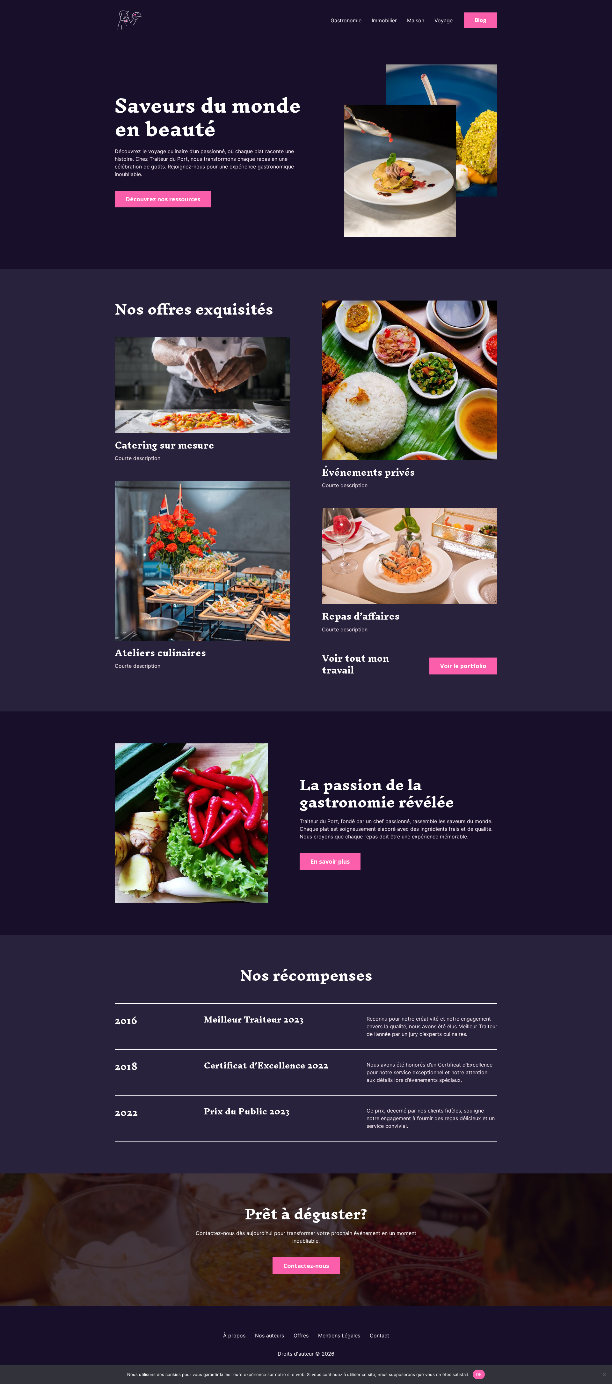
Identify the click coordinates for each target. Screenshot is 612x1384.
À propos (234, 1335)
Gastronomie (346, 20)
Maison (415, 20)
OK (479, 1374)
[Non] (604, 1374)
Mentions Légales (339, 1335)
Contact (379, 1335)
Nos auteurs (269, 1335)
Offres (301, 1335)
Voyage (443, 20)
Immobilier (384, 20)
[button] (480, 20)
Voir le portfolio (463, 666)
